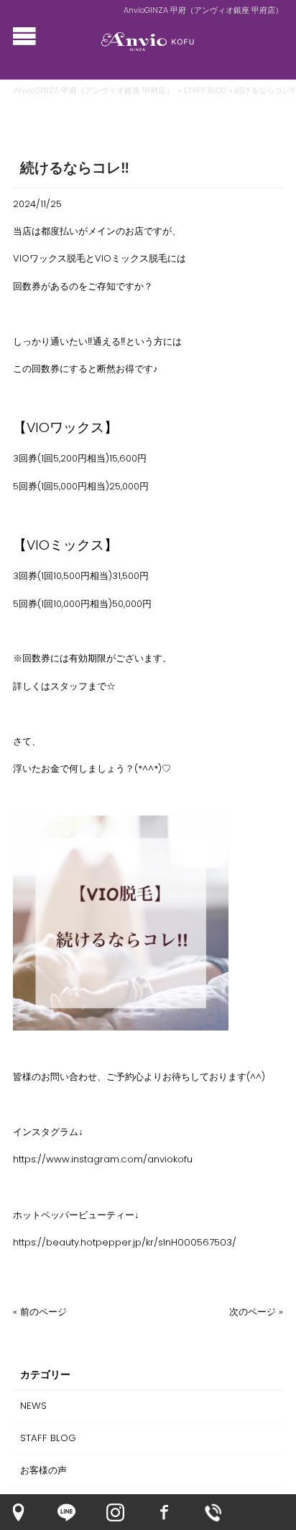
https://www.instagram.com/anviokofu (103, 1159)
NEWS (33, 1405)
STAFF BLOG (205, 90)
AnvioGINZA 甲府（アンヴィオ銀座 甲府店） (94, 90)
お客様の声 (43, 1470)
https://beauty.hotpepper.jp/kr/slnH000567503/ (124, 1242)
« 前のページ (40, 1312)
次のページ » (256, 1312)
